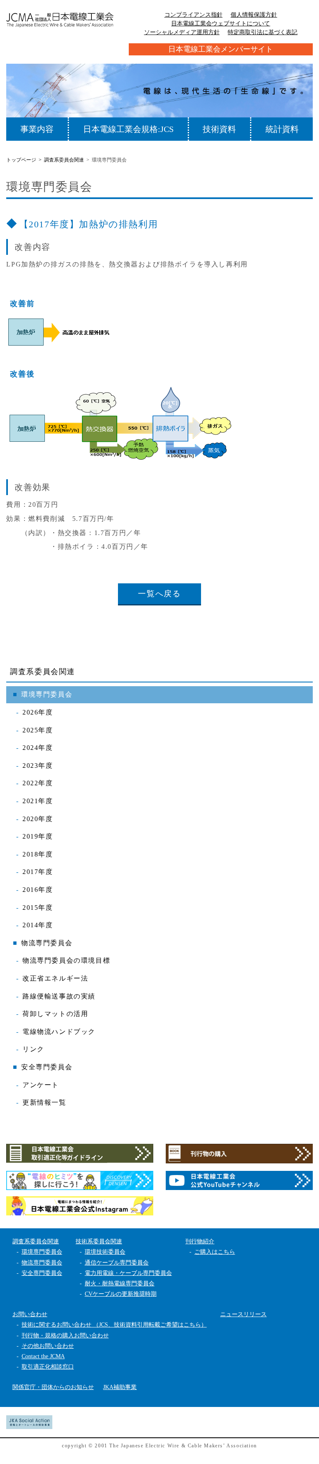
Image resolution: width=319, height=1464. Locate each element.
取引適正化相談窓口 (48, 1367)
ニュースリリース (243, 1314)
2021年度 (37, 800)
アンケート (40, 1084)
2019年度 (37, 836)
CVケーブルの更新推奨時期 (121, 1294)
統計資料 (282, 129)
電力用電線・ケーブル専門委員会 (128, 1273)
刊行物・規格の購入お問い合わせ (65, 1335)
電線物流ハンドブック (59, 1031)
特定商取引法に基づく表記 (262, 32)
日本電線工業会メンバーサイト (220, 49)
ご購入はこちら (214, 1252)
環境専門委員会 (46, 694)
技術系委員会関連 (99, 1241)
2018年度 (37, 854)
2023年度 (37, 765)
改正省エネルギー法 (55, 978)
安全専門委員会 (46, 1067)
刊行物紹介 (199, 1241)
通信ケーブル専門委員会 (117, 1263)
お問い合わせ (29, 1314)
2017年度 (37, 871)
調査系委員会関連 (42, 671)
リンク (33, 1049)
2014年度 (37, 925)
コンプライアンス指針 (193, 15)
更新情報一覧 (44, 1102)
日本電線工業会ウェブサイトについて (220, 23)
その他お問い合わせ (48, 1346)
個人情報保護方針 (254, 15)
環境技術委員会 (105, 1252)
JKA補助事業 (120, 1387)
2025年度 (37, 730)
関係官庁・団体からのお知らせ (53, 1387)
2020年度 (37, 818)
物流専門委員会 (46, 942)
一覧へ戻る (159, 593)
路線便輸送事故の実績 (59, 996)
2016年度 (37, 889)
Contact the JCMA (43, 1356)
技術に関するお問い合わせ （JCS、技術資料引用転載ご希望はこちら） (114, 1325)
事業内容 (37, 129)
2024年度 (37, 747)
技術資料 (219, 129)
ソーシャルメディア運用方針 (182, 32)
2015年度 (37, 907)
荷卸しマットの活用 (55, 1013)
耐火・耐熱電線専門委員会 (120, 1283)
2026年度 (37, 712)
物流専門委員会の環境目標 (66, 960)
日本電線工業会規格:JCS (128, 129)
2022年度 (37, 783)
